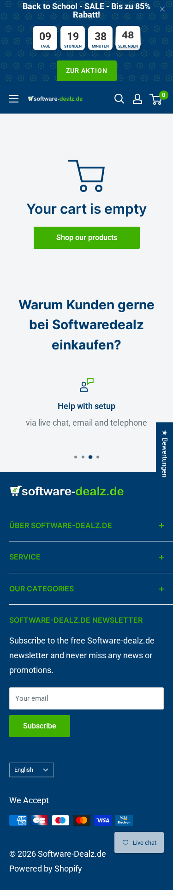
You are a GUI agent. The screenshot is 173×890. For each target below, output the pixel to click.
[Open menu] (13, 98)
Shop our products (86, 237)
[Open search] (119, 99)
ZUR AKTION (86, 70)
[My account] (137, 99)
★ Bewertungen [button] (165, 453)
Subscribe (39, 726)
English (23, 769)
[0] (156, 98)
